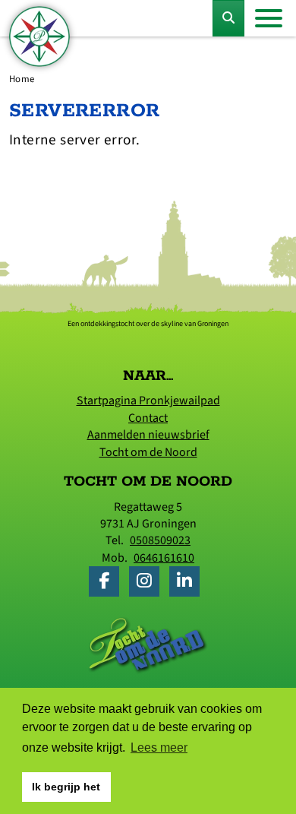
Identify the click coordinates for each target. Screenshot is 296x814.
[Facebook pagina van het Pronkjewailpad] (108, 583)
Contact (148, 418)
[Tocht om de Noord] (148, 644)
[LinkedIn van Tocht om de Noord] (188, 583)
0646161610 (164, 558)
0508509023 (160, 540)
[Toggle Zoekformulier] (228, 18)
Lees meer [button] (159, 747)
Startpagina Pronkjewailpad (148, 400)
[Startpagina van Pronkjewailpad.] (39, 36)
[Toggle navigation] (268, 18)
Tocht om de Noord (148, 452)
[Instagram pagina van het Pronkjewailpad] (148, 583)
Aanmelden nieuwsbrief (148, 434)
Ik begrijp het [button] (66, 787)
